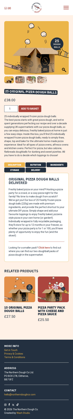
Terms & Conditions (14, 357)
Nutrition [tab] (35, 165)
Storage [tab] (14, 170)
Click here (44, 247)
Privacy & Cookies (13, 353)
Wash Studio (23, 413)
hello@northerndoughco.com (19, 394)
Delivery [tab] (35, 170)
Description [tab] (14, 165)
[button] (66, 49)
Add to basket (30, 108)
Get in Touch (10, 350)
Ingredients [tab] (56, 165)
